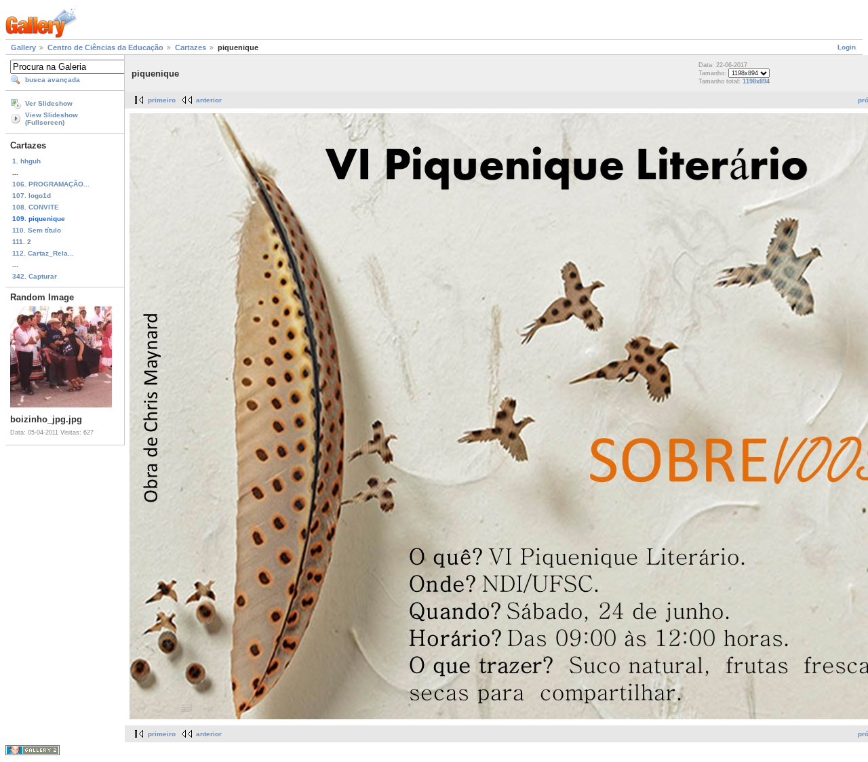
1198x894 (756, 81)
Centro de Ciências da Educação (105, 47)
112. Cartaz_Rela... (43, 253)
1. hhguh (26, 161)
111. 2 (21, 241)
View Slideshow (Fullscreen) (51, 118)
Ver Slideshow (49, 103)
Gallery (23, 47)
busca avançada (52, 79)
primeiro (162, 100)
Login (846, 47)
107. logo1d (31, 195)
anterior (209, 100)
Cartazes (190, 47)
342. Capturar (34, 276)
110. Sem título (36, 230)
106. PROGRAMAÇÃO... (51, 184)
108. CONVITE (35, 207)
